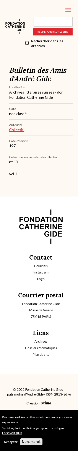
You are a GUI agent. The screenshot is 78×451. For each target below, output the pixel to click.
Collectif (16, 129)
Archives (40, 341)
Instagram (41, 272)
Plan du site (40, 354)
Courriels (41, 266)
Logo (41, 279)
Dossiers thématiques (41, 348)
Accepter (11, 442)
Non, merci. (31, 442)
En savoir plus (12, 433)
